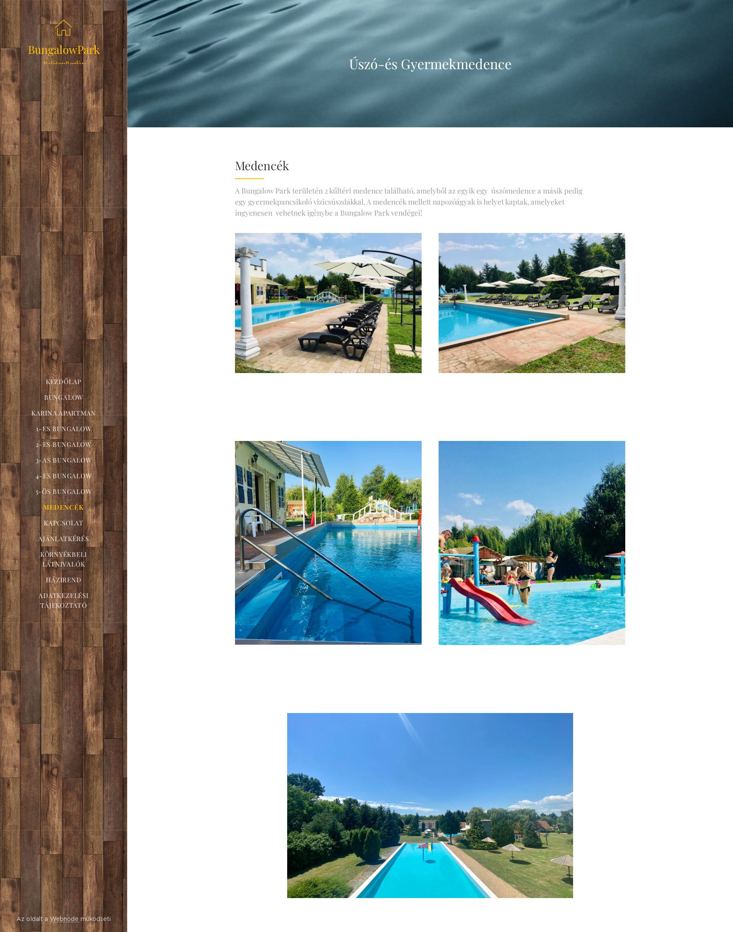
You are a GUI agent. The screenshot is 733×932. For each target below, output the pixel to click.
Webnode (64, 919)
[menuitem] (64, 382)
